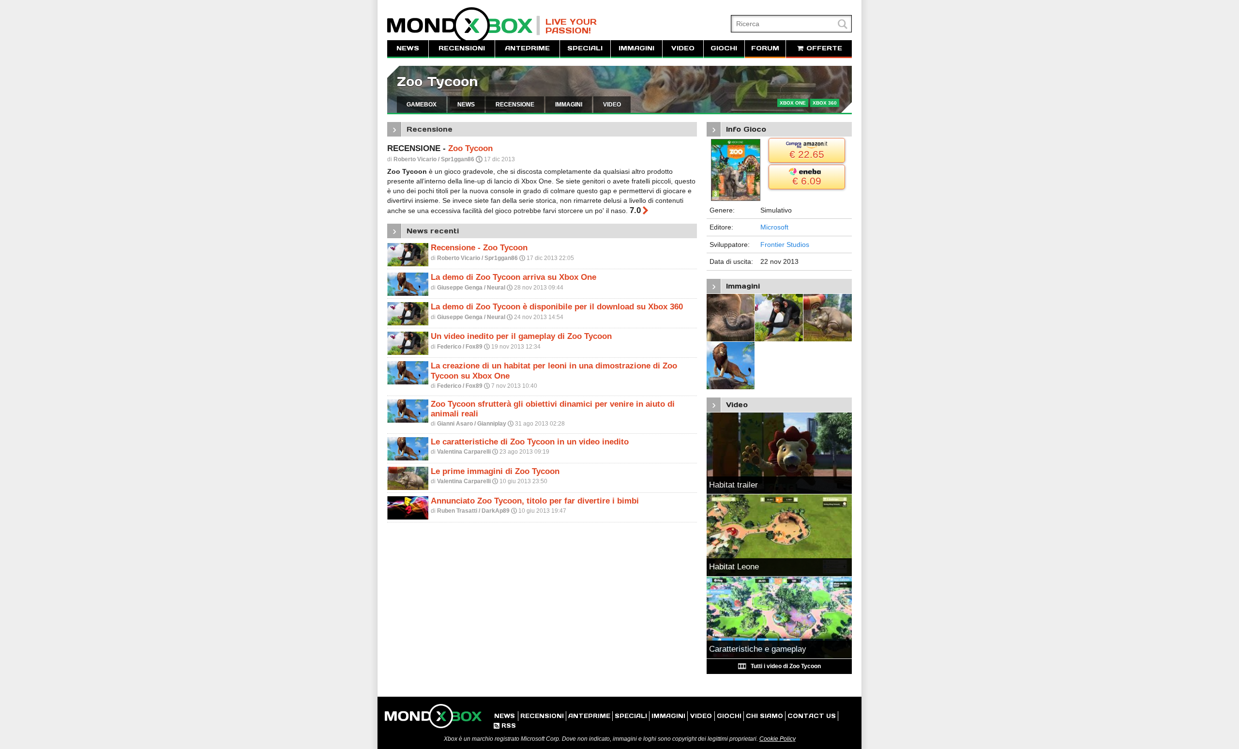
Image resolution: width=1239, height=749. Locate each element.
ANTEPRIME (527, 48)
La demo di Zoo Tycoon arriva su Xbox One (513, 277)
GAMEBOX (422, 104)
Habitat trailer (733, 484)
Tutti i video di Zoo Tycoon (779, 666)
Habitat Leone (734, 566)
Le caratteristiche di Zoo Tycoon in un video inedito (530, 441)
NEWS (407, 48)
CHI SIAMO (764, 715)
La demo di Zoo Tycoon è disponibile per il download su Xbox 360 (557, 306)
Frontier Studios (784, 244)
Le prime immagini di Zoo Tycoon (495, 471)
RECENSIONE (515, 104)
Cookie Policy (777, 738)
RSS (505, 725)
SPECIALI (585, 48)
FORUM (765, 48)
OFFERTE (823, 48)
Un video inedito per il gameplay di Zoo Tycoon (521, 336)
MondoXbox (463, 25)
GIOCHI (723, 48)
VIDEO (683, 48)
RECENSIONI (461, 48)
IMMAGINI (636, 48)
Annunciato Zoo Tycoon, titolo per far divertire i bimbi (535, 500)
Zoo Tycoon (437, 82)
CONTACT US (811, 715)
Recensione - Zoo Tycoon (479, 247)
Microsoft (774, 227)
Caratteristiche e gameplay (757, 649)
